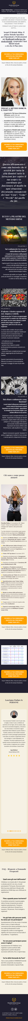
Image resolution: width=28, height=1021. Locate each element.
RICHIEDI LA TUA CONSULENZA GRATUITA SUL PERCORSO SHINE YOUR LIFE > (14, 146)
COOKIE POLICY (18, 1017)
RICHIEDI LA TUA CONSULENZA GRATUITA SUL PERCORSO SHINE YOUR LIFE (14, 56)
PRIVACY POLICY (10, 1017)
